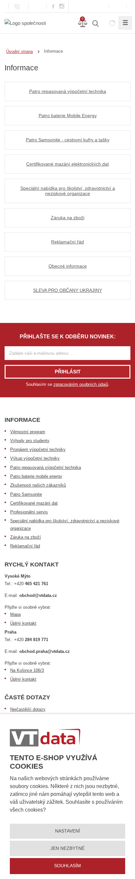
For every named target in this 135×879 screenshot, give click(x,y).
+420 (31, 583)
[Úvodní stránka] (25, 23)
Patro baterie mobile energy (36, 476)
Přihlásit (68, 371)
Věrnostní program (27, 431)
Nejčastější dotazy (28, 709)
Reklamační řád (25, 546)
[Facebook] (53, 6)
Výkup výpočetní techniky (35, 458)
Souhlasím (67, 865)
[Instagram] (62, 6)
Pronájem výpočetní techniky (38, 449)
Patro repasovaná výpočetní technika (45, 467)
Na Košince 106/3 (27, 670)
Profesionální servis (29, 512)
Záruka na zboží (25, 537)
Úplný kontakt (23, 623)
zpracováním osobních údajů (80, 384)
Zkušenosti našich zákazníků (38, 485)
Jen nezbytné (67, 848)
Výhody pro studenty (29, 440)
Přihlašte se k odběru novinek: (68, 336)
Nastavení (67, 831)
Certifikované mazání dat (34, 503)
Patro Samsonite (26, 494)
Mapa (15, 614)
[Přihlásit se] (117, 6)
